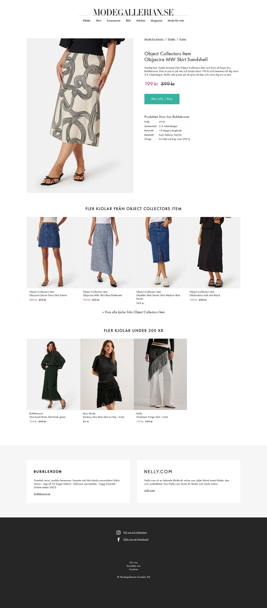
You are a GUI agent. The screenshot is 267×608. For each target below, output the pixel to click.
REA (128, 20)
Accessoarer (113, 20)
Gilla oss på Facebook (135, 539)
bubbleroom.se (42, 494)
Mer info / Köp (162, 99)
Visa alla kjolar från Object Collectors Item (135, 312)
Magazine (156, 20)
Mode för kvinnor (154, 39)
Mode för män (176, 20)
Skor (98, 20)
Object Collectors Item (167, 54)
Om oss (133, 562)
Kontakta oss (133, 566)
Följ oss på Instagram (135, 532)
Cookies (133, 569)
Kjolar (182, 39)
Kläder (87, 20)
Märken (140, 20)
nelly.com (149, 490)
